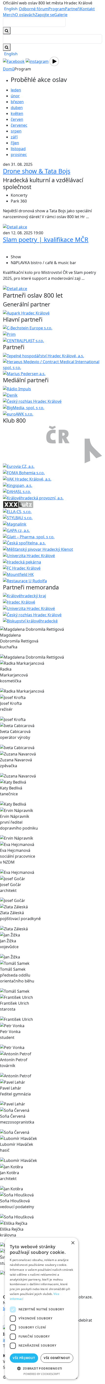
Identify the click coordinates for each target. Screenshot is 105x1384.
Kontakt (87, 8)
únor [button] (15, 96)
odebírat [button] (84, 1320)
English (11, 8)
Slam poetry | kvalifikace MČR (45, 239)
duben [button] (17, 107)
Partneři (72, 8)
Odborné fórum (33, 8)
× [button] (72, 1243)
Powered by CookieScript (41, 1374)
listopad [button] (18, 148)
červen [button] (17, 119)
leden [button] (16, 90)
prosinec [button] (19, 154)
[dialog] (41, 1308)
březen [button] (17, 101)
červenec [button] (19, 125)
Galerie (60, 14)
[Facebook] (14, 61)
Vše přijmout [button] (24, 1358)
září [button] (14, 137)
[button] (41, 1368)
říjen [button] (15, 143)
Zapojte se (44, 14)
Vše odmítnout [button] (57, 1358)
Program (56, 8)
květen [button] (17, 113)
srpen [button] (16, 131)
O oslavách (25, 14)
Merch (9, 14)
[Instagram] (37, 61)
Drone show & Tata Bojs (36, 171)
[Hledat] (6, 47)
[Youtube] (54, 61)
